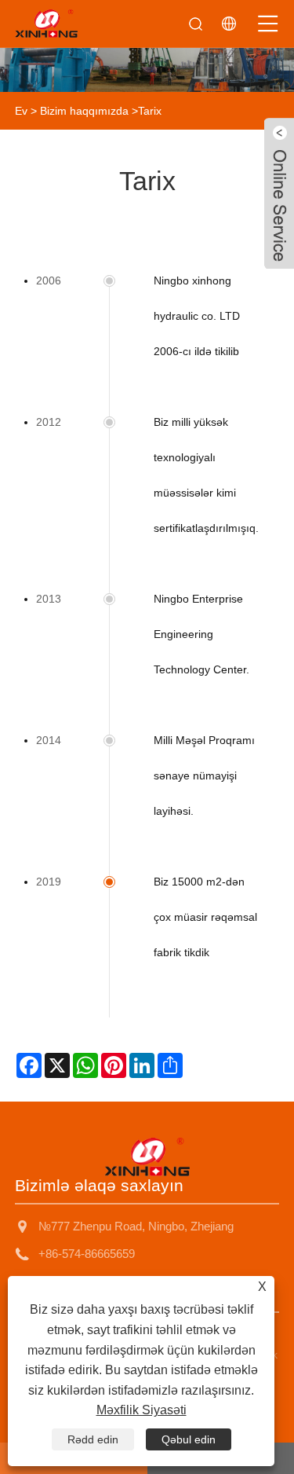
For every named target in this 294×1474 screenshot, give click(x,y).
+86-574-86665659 (86, 1253)
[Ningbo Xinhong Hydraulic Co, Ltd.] (46, 23)
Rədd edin (92, 1439)
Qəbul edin (189, 1439)
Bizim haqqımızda (84, 110)
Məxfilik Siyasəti (141, 1410)
